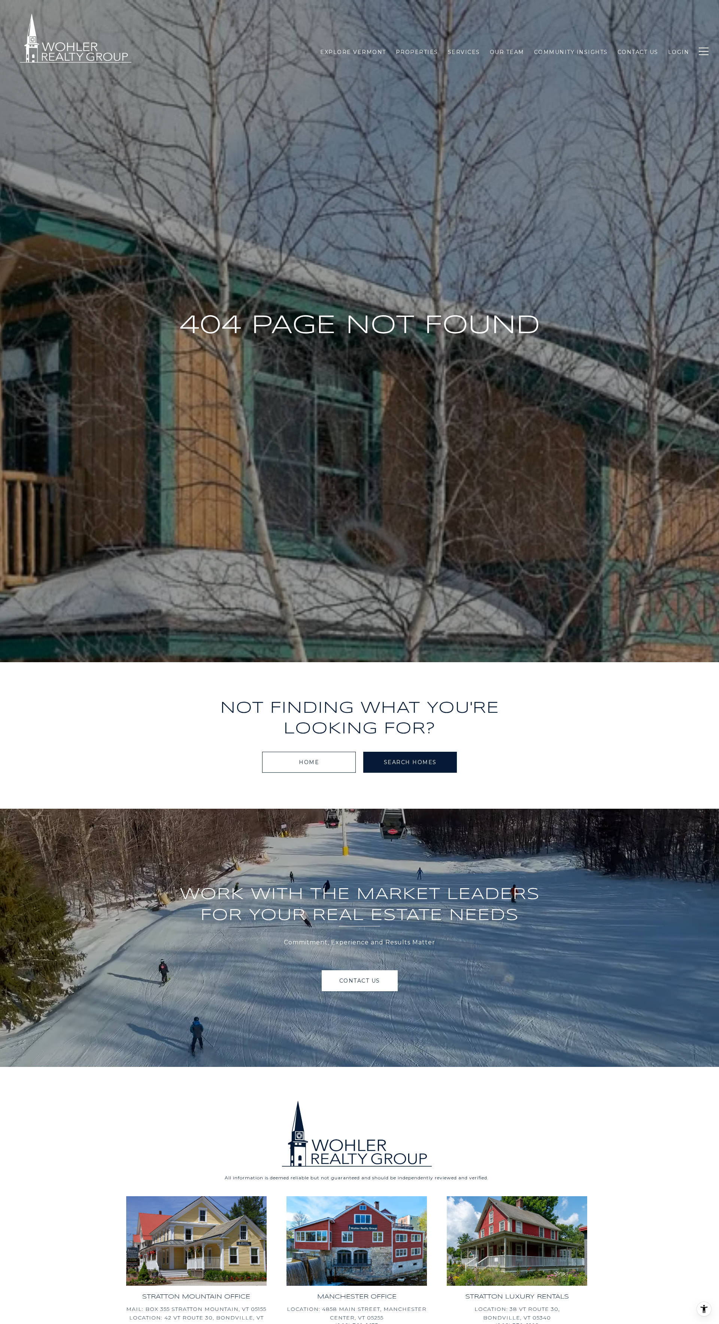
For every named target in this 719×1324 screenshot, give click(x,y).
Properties (417, 52)
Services (464, 52)
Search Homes (410, 762)
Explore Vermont (353, 52)
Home (309, 762)
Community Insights (571, 52)
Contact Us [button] (359, 980)
